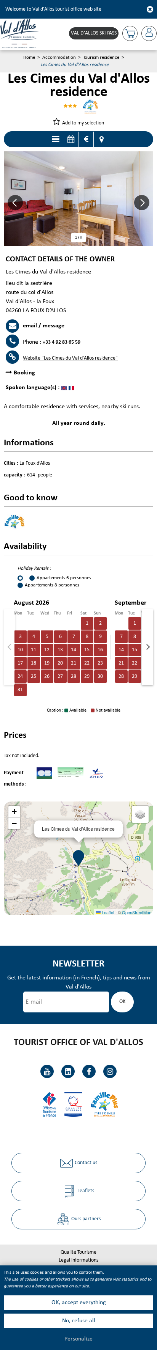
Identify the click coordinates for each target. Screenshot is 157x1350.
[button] (130, 33)
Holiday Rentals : (34, 568)
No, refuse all (78, 1321)
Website (70, 358)
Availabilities (70, 139)
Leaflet (107, 912)
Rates (85, 139)
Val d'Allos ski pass (94, 33)
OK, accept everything (78, 1303)
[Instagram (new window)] (110, 1071)
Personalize (78, 1339)
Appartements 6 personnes (64, 577)
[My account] (149, 33)
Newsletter (78, 964)
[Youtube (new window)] (47, 1071)
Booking (24, 373)
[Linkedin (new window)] (68, 1071)
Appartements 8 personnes (52, 585)
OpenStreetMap (136, 912)
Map (101, 139)
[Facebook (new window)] (89, 1071)
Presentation (55, 139)
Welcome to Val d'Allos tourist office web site (53, 9)
